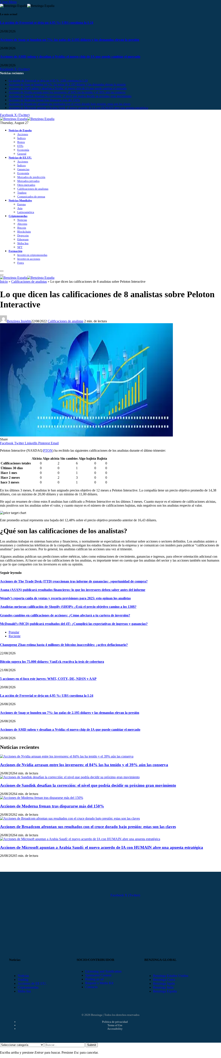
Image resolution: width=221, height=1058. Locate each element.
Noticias (22, 220)
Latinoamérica (25, 212)
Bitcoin (21, 227)
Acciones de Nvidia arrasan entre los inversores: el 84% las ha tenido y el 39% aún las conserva (67, 92)
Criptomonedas (18, 216)
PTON (47, 450)
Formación (15, 251)
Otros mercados (26, 184)
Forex (20, 262)
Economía (23, 149)
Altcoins (22, 223)
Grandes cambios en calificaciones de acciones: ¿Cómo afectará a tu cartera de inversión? (65, 615)
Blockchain (24, 231)
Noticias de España (20, 130)
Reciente (15, 636)
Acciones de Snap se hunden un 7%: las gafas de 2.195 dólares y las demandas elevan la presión (69, 40)
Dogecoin (23, 235)
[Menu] (1, 271)
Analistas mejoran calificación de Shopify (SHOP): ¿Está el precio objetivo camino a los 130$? (68, 606)
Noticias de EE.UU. (20, 157)
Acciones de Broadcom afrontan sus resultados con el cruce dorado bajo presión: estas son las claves (69, 104)
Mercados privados (28, 181)
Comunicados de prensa (31, 196)
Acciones (22, 134)
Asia (19, 208)
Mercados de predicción (31, 177)
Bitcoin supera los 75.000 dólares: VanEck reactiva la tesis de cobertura (52, 661)
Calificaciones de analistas (32, 188)
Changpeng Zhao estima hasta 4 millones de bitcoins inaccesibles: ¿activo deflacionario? (64, 645)
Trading (22, 192)
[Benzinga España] (27, 119)
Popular (14, 632)
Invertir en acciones (28, 258)
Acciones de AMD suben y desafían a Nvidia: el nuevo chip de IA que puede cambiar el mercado (70, 56)
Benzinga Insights (19, 321)
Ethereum (22, 239)
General (21, 153)
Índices (21, 138)
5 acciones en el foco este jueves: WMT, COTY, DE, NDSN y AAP (48, 679)
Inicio (4, 281)
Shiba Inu (22, 243)
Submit (91, 1045)
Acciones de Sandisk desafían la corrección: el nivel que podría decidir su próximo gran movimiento (70, 96)
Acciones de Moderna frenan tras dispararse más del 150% (44, 100)
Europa (21, 204)
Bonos (21, 142)
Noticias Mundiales (20, 200)
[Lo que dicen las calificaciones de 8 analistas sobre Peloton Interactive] (86, 435)
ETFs (20, 146)
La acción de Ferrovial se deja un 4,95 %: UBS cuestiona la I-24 (46, 22)
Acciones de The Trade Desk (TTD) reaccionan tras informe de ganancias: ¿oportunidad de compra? (74, 581)
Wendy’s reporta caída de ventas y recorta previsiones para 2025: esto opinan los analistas (65, 598)
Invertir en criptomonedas (32, 255)
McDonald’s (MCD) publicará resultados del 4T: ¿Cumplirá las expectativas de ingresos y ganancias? (74, 624)
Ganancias (23, 169)
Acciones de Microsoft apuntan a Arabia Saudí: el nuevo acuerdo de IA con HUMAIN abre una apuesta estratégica (78, 107)
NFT (19, 247)
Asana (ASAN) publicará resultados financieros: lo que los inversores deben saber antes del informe (72, 590)
